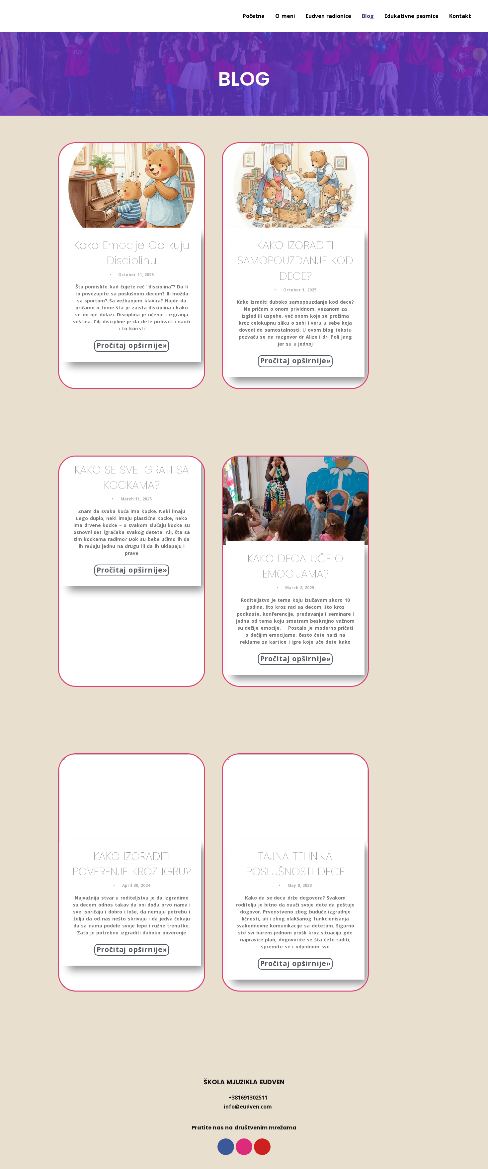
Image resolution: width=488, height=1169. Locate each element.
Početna (254, 16)
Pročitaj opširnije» (132, 345)
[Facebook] (225, 1146)
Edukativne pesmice (411, 16)
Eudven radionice (329, 16)
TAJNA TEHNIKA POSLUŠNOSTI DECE (295, 863)
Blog (368, 16)
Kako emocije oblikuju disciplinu (131, 252)
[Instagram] (244, 1146)
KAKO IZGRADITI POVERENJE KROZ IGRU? (131, 863)
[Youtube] (262, 1146)
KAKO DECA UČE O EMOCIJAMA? (295, 566)
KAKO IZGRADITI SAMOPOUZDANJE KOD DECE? (295, 260)
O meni (285, 16)
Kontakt (460, 16)
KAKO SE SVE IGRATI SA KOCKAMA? (131, 477)
